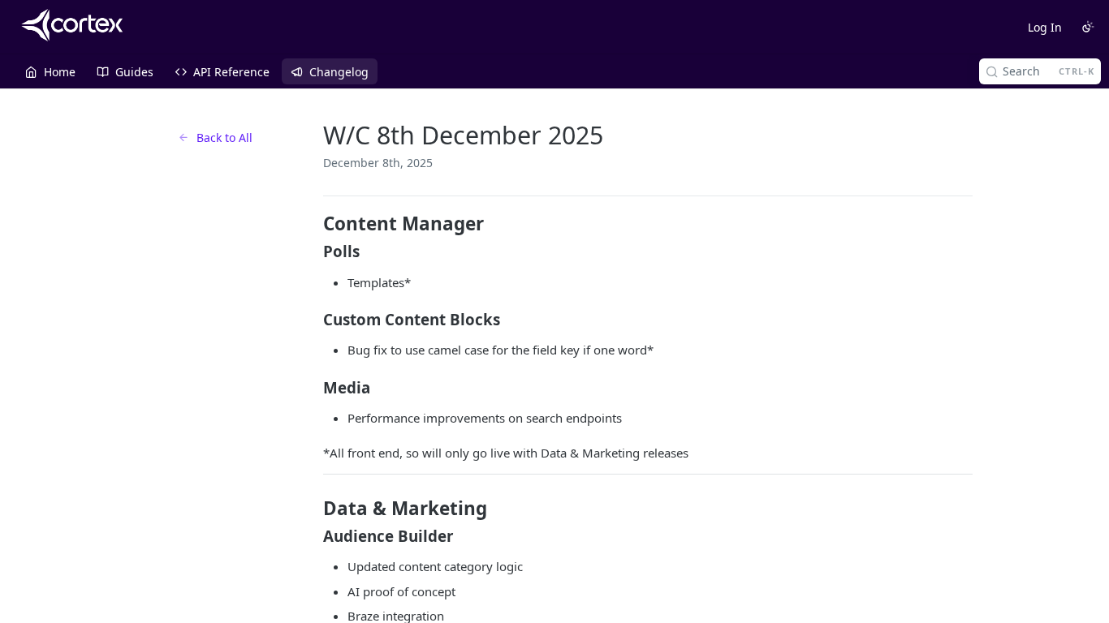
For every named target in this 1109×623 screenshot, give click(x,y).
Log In (1045, 27)
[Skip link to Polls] (312, 251)
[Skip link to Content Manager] (312, 223)
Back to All (224, 137)
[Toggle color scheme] (1088, 27)
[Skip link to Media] (312, 387)
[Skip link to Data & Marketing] (312, 508)
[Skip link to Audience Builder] (312, 536)
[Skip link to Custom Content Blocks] (312, 319)
